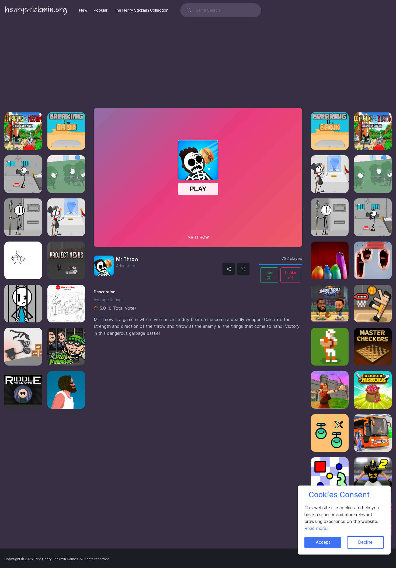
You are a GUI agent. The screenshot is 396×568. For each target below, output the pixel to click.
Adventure (125, 265)
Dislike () (290, 275)
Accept (323, 542)
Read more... (316, 528)
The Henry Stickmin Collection (141, 10)
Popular (100, 10)
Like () (269, 275)
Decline (365, 542)
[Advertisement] (198, 61)
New (83, 10)
